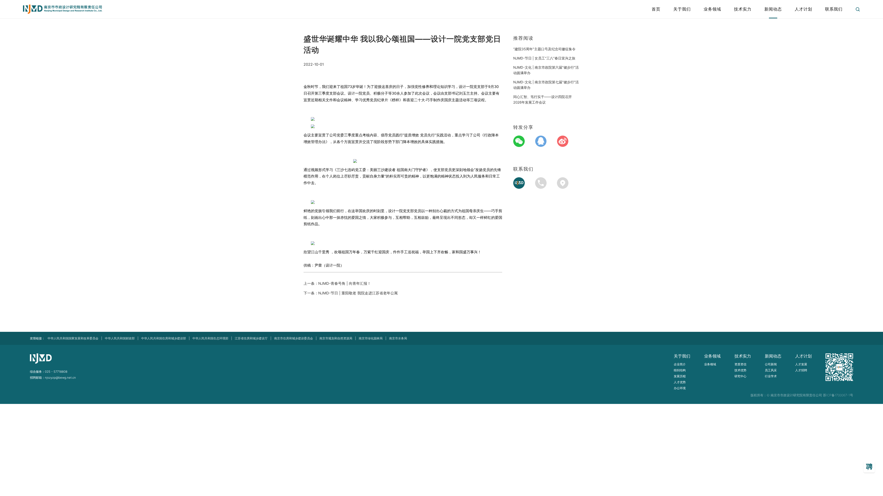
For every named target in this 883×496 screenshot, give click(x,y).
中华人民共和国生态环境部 (210, 338)
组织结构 (680, 370)
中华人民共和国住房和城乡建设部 (163, 338)
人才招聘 (801, 370)
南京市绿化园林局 (371, 338)
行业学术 (771, 376)
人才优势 (680, 382)
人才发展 (801, 364)
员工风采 (771, 370)
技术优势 (740, 370)
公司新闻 (771, 364)
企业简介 (680, 364)
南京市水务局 (398, 338)
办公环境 (680, 388)
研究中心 (740, 376)
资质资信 (740, 364)
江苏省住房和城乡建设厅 (251, 338)
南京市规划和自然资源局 (335, 338)
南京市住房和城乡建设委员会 (293, 338)
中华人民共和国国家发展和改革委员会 (73, 338)
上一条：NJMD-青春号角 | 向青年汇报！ (337, 283)
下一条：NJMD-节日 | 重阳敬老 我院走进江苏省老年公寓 (351, 293)
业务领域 (710, 364)
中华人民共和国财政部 (120, 338)
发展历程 (680, 376)
